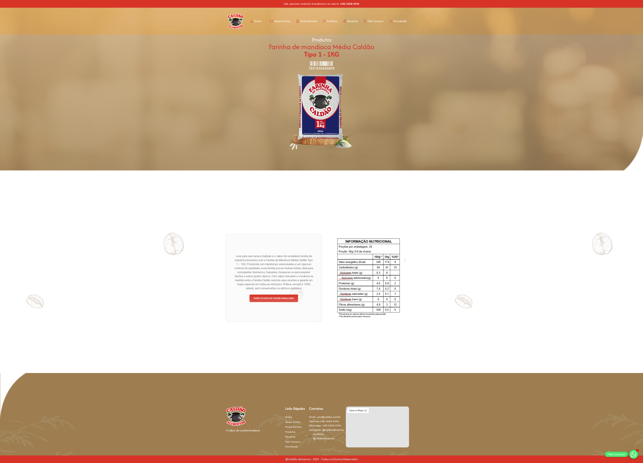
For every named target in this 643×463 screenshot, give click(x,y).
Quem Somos (282, 21)
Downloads (400, 21)
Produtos (332, 21)
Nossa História (308, 21)
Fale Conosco (375, 21)
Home (257, 21)
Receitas (352, 21)
